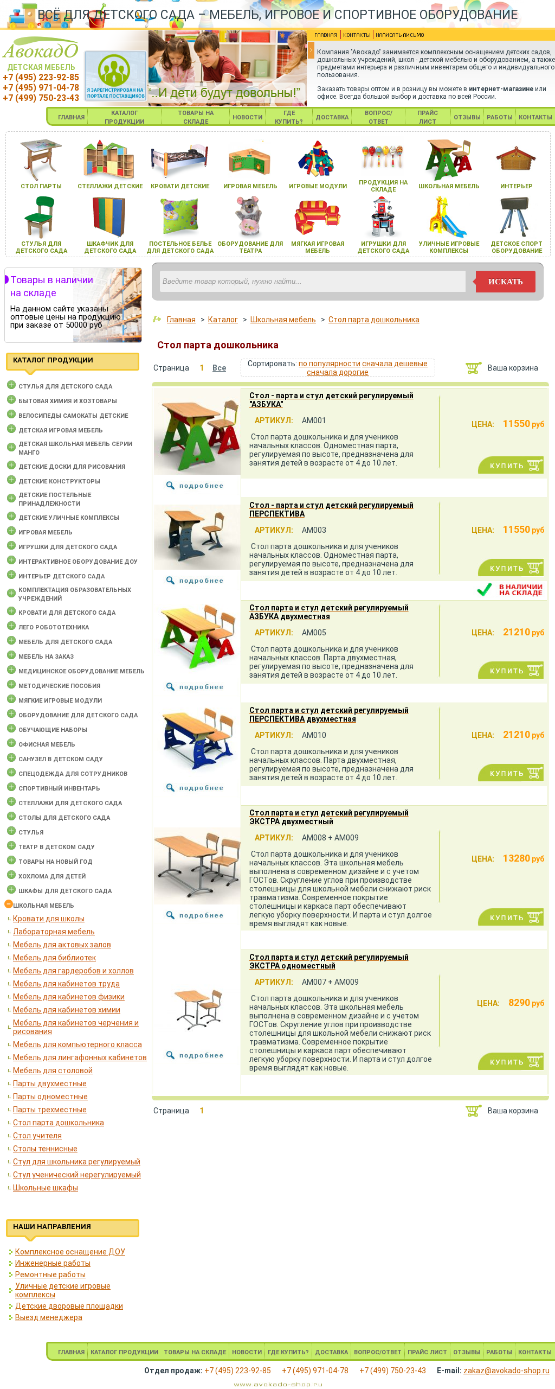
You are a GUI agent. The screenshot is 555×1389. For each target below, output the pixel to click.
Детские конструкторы (59, 481)
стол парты (41, 186)
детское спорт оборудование (517, 247)
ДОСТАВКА (332, 117)
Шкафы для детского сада (65, 891)
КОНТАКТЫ (535, 117)
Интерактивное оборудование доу (78, 561)
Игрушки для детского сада (67, 547)
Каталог (223, 319)
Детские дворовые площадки (69, 1306)
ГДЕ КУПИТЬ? (288, 1352)
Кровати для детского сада (66, 612)
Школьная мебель (43, 905)
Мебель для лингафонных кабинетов (80, 1057)
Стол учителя (37, 1135)
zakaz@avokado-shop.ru (506, 1370)
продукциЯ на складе (383, 186)
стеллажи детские (110, 186)
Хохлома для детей (52, 876)
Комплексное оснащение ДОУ (70, 1251)
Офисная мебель (46, 744)
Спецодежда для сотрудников (72, 774)
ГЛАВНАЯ (71, 117)
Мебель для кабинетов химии (66, 1009)
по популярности (329, 363)
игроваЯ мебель (250, 186)
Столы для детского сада (64, 817)
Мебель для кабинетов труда (66, 983)
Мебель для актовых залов (62, 944)
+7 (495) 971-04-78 (41, 87)
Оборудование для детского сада (78, 715)
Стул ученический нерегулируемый (77, 1174)
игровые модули (318, 186)
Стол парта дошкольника (58, 1122)
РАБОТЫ (500, 117)
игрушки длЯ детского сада (383, 247)
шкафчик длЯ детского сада (110, 247)
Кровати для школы (49, 918)
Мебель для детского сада (65, 642)
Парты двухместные (50, 1083)
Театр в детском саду (56, 847)
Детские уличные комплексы (68, 517)
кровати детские (180, 186)
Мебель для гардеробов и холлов (73, 970)
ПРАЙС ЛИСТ (427, 1352)
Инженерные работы (53, 1263)
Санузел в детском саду (60, 759)
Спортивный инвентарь (59, 788)
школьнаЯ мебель (449, 186)
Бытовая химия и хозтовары (67, 401)
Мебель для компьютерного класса (77, 1044)
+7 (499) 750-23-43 (41, 98)
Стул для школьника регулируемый (76, 1161)
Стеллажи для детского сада (70, 803)
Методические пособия (59, 686)
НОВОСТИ (247, 117)
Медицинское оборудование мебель (81, 671)
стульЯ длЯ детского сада (41, 247)
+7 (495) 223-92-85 (41, 77)
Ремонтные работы (50, 1274)
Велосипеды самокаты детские (73, 415)
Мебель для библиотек (54, 957)
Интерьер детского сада (61, 576)
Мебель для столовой (53, 1070)
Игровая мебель (45, 532)
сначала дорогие (338, 372)
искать (505, 281)
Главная (181, 319)
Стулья (30, 832)
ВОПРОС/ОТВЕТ (378, 1352)
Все (219, 368)
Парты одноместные (50, 1096)
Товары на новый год (55, 861)
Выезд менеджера (48, 1317)
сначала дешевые (395, 363)
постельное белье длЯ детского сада (180, 247)
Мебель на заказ (46, 656)
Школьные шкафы (45, 1187)
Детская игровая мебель (60, 430)
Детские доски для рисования (71, 466)
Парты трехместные (50, 1109)
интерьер (516, 186)
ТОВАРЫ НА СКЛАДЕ (195, 1352)
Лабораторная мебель (54, 931)
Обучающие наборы (52, 730)
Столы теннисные (45, 1148)
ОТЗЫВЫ (467, 117)
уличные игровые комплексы (449, 247)
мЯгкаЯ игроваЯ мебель (317, 247)
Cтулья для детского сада (65, 386)
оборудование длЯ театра (250, 247)
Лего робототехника (53, 627)
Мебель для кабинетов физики (69, 996)
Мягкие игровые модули (60, 700)
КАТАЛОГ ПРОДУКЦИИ (124, 1352)
